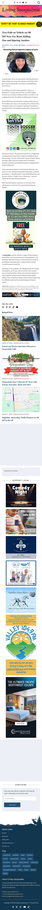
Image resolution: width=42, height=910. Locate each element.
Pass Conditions (23, 862)
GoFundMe (6, 255)
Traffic (20, 869)
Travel (26, 869)
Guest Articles (14, 858)
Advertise (5, 836)
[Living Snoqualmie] (21, 10)
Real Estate (34, 862)
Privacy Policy (34, 903)
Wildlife (5, 873)
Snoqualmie (26, 866)
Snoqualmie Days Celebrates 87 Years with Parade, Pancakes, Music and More (19, 383)
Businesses (6, 855)
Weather (33, 869)
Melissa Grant (21, 45)
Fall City (5, 858)
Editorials (29, 855)
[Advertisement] (21, 445)
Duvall (22, 855)
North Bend (6, 862)
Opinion (14, 862)
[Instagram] (10, 307)
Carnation (15, 855)
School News (16, 866)
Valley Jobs (5, 839)
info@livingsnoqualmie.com (10, 891)
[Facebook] (7, 307)
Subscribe (12, 805)
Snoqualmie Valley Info (21, 343)
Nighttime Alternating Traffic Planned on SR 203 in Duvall (20, 419)
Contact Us (5, 846)
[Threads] (3, 307)
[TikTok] (14, 307)
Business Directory (7, 843)
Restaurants (6, 866)
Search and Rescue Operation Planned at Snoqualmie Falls (19, 347)
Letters (30, 858)
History (23, 858)
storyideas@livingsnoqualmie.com (12, 894)
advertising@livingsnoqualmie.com (12, 896)
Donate (4, 833)
